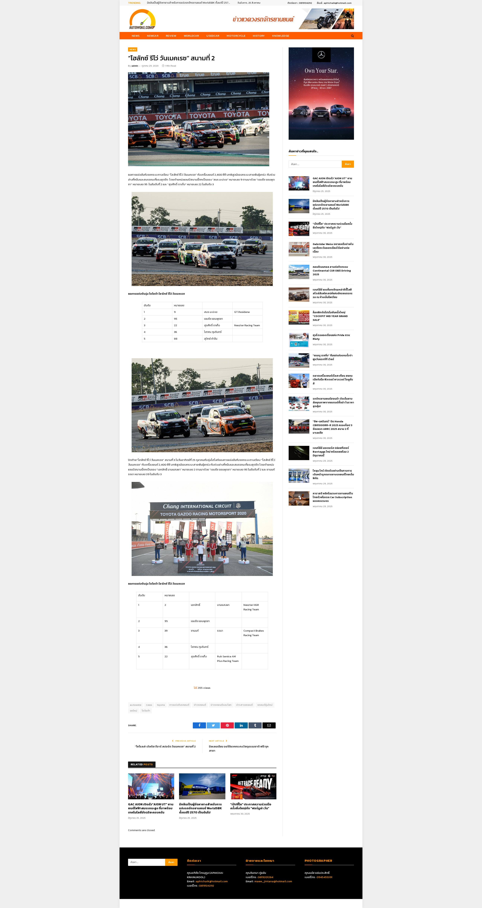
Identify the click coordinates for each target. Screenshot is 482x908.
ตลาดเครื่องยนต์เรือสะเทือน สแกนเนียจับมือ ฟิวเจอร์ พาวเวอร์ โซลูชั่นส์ (333, 379)
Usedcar (212, 35)
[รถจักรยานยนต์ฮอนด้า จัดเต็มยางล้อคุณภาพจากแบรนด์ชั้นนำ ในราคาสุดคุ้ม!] (299, 404)
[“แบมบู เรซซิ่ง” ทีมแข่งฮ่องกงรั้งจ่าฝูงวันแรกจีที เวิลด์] (299, 360)
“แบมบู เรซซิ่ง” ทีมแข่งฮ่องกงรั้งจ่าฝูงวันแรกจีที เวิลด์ (332, 357)
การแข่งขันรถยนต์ (179, 705)
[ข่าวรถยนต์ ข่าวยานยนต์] (142, 19)
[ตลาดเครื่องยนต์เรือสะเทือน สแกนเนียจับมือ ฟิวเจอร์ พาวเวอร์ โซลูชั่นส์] (299, 381)
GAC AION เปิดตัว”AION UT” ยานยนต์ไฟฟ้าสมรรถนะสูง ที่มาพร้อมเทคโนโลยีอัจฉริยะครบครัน (150, 808)
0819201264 (265, 877)
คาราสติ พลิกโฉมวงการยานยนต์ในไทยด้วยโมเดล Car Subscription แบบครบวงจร (333, 497)
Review (171, 35)
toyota (161, 705)
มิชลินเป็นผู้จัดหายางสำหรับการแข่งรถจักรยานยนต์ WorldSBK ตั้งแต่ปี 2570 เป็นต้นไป (189, 3)
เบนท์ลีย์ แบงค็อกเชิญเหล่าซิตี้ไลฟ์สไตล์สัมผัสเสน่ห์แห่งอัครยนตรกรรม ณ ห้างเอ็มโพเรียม (332, 293)
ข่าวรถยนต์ (200, 705)
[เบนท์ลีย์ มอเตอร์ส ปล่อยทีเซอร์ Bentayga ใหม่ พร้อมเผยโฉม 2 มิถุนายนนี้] (299, 453)
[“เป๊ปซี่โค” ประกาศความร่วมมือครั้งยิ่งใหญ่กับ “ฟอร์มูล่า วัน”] (253, 786)
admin (134, 66)
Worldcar (191, 35)
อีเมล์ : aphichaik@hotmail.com (334, 3)
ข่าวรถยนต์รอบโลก (221, 705)
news (149, 705)
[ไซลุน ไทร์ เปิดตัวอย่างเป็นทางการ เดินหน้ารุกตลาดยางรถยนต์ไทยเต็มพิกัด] (299, 476)
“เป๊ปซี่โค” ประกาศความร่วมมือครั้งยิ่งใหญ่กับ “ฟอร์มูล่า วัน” (250, 806)
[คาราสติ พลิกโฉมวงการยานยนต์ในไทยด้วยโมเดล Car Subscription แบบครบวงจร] (299, 498)
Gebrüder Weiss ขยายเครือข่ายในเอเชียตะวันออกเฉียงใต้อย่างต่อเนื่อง (333, 248)
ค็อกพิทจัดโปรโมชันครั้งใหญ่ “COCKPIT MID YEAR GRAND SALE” (330, 316)
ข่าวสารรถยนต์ (244, 705)
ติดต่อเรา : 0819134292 (300, 3)
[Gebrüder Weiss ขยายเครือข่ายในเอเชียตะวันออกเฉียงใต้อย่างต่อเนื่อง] (299, 249)
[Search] (352, 35)
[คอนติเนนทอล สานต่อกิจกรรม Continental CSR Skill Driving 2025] (299, 272)
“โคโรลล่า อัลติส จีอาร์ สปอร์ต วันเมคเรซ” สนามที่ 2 (165, 746)
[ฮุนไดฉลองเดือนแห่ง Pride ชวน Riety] (299, 340)
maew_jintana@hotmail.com (273, 881)
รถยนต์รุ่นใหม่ (264, 705)
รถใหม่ (133, 710)
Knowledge (280, 35)
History (259, 35)
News (136, 35)
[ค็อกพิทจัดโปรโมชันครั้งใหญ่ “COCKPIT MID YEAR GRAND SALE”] (299, 317)
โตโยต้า (146, 710)
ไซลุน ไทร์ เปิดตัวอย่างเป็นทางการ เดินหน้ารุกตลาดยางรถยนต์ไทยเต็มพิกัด (333, 474)
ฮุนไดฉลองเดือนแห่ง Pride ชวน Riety (331, 337)
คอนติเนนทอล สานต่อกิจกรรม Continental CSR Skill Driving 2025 (332, 270)
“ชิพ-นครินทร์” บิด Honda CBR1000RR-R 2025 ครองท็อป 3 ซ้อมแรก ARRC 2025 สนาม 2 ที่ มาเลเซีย (332, 427)
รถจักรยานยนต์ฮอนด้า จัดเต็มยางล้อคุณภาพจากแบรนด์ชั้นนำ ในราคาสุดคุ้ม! (333, 402)
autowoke (135, 705)
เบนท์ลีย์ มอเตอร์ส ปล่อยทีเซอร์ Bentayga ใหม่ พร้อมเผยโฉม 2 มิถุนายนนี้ (331, 451)
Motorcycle (236, 35)
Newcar (152, 35)
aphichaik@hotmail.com (212, 881)
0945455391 (324, 877)
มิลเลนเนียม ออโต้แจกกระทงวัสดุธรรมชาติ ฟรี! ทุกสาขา (238, 748)
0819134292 (206, 885)
